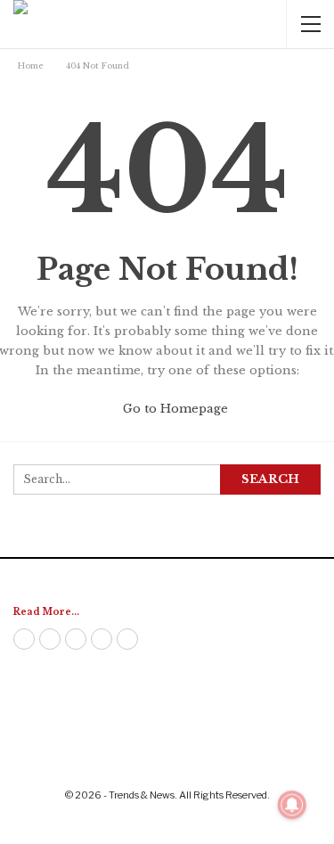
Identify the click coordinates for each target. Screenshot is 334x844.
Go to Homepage (173, 408)
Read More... (46, 612)
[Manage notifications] (292, 805)
